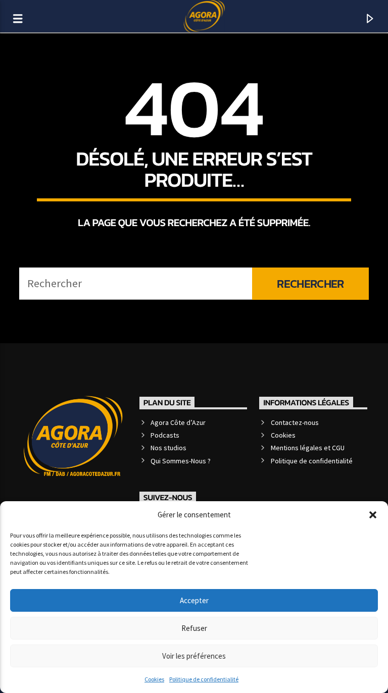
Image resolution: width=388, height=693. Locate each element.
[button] (373, 515)
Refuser (194, 628)
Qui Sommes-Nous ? (181, 460)
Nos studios (168, 447)
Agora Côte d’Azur (178, 422)
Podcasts (165, 435)
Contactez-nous (295, 422)
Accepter (194, 600)
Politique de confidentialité (203, 679)
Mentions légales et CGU (308, 447)
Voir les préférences (194, 656)
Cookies (154, 679)
